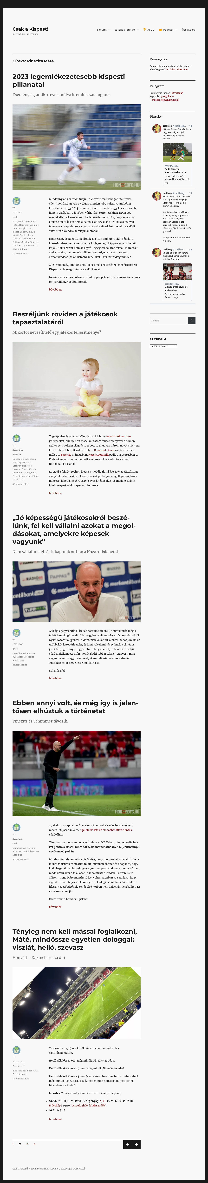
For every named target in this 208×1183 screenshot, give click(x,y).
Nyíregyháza (29, 472)
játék (15, 648)
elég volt (17, 1070)
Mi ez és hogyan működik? (165, 100)
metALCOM (19, 235)
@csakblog (177, 93)
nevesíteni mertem (118, 436)
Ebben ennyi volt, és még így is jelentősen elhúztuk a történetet (75, 707)
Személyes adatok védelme (44, 1168)
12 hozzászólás (20, 253)
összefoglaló (80, 1105)
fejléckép (55, 1105)
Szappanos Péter (28, 245)
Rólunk (102, 29)
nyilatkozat (18, 656)
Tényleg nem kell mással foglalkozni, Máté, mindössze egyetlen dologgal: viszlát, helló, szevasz (75, 939)
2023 (15, 221)
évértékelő (24, 221)
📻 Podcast (166, 29)
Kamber (31, 653)
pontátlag (33, 476)
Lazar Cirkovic (27, 231)
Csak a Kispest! (30, 29)
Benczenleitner (104, 450)
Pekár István (28, 238)
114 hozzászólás (21, 1078)
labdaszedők (97, 1105)
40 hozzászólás (21, 859)
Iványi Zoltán (25, 228)
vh (14, 207)
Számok (17, 454)
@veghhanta (167, 96)
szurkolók (18, 249)
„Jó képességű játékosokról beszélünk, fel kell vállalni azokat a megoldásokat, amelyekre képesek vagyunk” (74, 529)
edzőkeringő (19, 848)
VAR (26, 249)
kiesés (16, 231)
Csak (15, 217)
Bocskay (66, 454)
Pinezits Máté (20, 476)
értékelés (27, 465)
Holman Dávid (20, 469)
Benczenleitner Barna (24, 459)
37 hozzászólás (20, 484)
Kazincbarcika (30, 1070)
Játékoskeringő (125, 29)
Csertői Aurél (19, 653)
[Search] (191, 320)
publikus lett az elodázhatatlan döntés (107, 830)
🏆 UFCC (149, 29)
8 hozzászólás (20, 664)
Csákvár (17, 465)
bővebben (55, 289)
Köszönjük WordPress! (73, 1168)
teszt (21, 660)
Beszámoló (18, 1066)
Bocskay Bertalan (22, 462)
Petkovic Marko (21, 242)
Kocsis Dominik (98, 454)
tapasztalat (18, 479)
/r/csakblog (188, 29)
